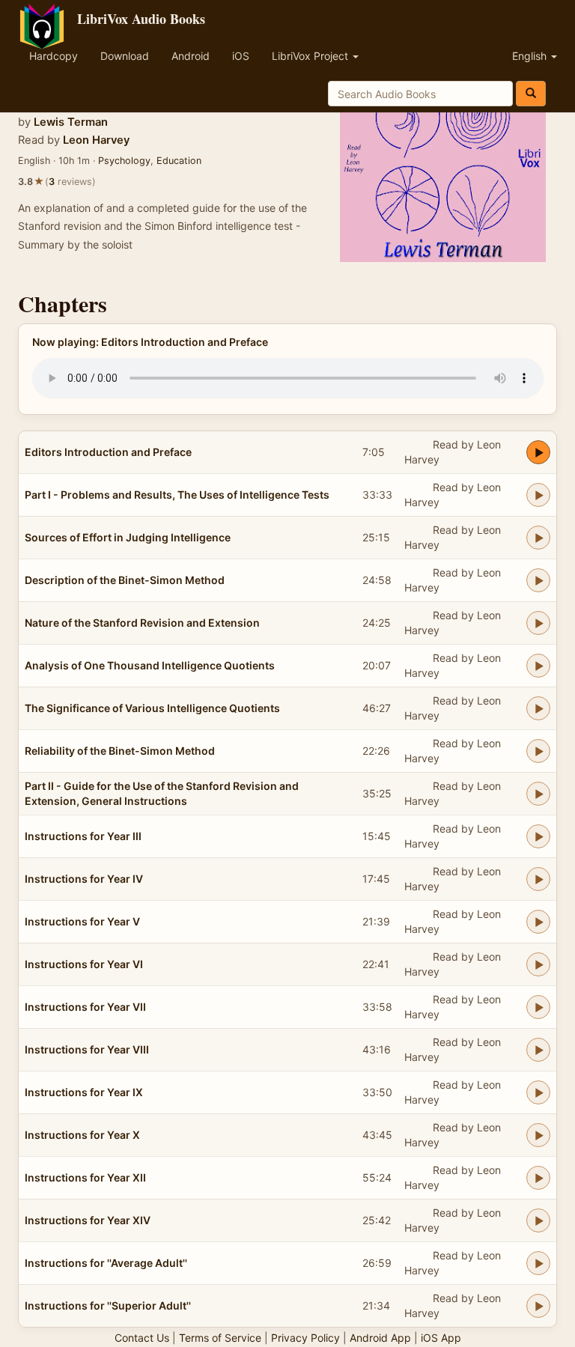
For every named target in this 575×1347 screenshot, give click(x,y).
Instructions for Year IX (84, 1092)
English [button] (531, 55)
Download (124, 55)
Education (178, 160)
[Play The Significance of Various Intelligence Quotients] (538, 708)
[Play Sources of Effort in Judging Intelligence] (538, 538)
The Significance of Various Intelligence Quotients (152, 708)
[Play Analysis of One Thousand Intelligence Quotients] (538, 666)
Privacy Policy (305, 1337)
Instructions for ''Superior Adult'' (108, 1305)
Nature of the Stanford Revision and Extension (142, 622)
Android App (380, 1337)
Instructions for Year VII (85, 1006)
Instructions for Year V (82, 921)
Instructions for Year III (83, 836)
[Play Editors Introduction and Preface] (538, 452)
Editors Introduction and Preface (108, 452)
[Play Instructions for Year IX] (538, 1092)
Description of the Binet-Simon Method (125, 580)
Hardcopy (53, 55)
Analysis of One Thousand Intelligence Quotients (150, 665)
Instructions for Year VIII (87, 1049)
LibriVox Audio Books (141, 18)
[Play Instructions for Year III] (538, 836)
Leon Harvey (96, 140)
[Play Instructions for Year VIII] (538, 1050)
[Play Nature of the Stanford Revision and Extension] (538, 623)
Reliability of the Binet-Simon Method (120, 750)
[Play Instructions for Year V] (538, 922)
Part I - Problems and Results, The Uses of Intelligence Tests (177, 494)
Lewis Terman (71, 122)
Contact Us (142, 1337)
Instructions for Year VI (84, 964)
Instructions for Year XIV (87, 1220)
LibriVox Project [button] (311, 55)
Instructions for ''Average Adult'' (106, 1262)
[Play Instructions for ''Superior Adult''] (538, 1306)
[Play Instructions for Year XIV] (538, 1220)
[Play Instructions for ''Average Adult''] (538, 1263)
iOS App (441, 1337)
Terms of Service (220, 1337)
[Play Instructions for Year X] (538, 1135)
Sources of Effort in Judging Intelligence (128, 537)
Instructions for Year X (82, 1134)
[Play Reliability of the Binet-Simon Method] (538, 751)
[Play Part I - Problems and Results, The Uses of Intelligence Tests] (538, 495)
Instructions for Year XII (85, 1177)
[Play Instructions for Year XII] (538, 1178)
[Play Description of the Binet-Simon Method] (538, 580)
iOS (240, 55)
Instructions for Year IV (84, 878)
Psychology (124, 160)
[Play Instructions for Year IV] (538, 879)
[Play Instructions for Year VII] (538, 1007)
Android (190, 55)
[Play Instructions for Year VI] (538, 964)
